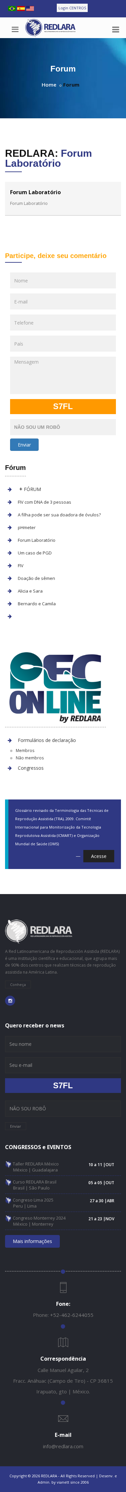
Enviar (24, 445)
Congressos (31, 768)
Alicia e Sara (30, 591)
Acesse (99, 856)
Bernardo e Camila (37, 604)
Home (49, 84)
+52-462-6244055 (71, 1315)
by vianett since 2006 (70, 1482)
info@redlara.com (63, 1446)
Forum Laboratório (36, 540)
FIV (21, 566)
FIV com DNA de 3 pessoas (44, 502)
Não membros (30, 758)
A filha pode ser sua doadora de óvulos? (59, 515)
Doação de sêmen (36, 578)
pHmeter (27, 527)
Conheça (18, 984)
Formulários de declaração (47, 740)
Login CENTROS (72, 7)
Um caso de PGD (35, 553)
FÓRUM (30, 489)
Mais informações (32, 1241)
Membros (25, 750)
